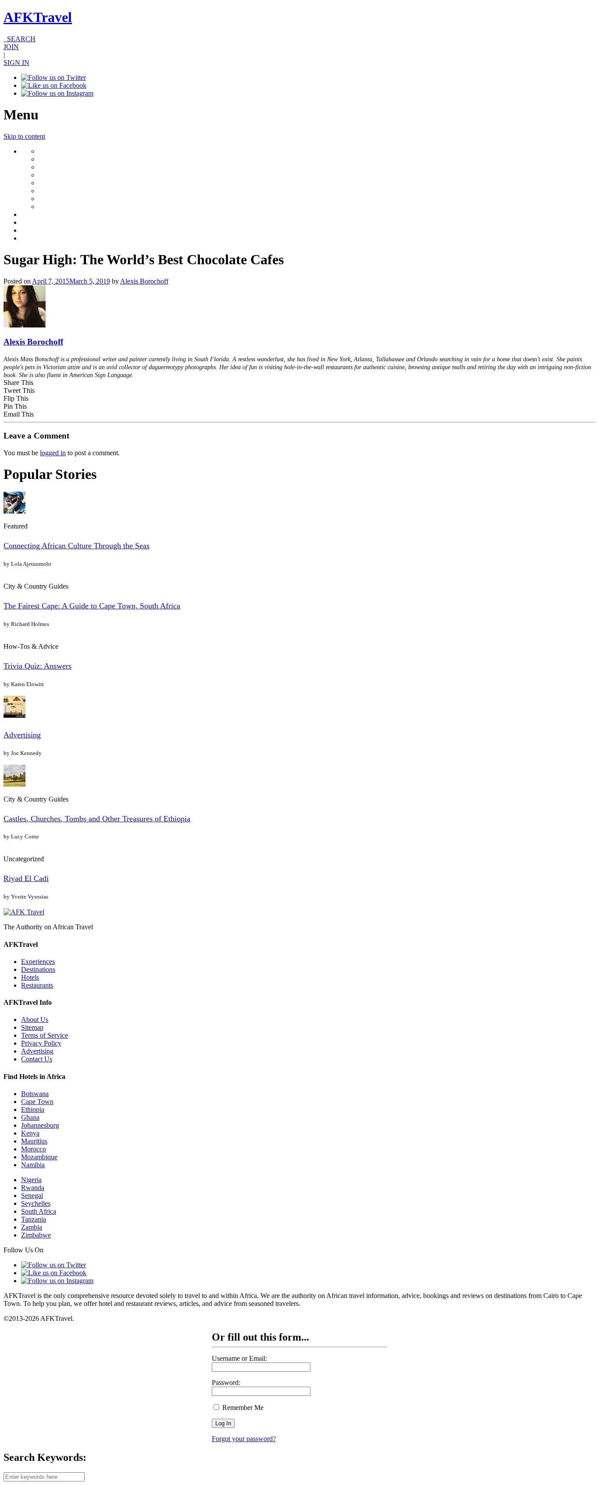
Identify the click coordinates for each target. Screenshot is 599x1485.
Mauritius (34, 1141)
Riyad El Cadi (26, 878)
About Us (34, 1019)
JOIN (11, 46)
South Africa (38, 1211)
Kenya (30, 1133)
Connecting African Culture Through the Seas (77, 545)
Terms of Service (44, 1035)
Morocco (33, 1149)
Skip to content (24, 136)
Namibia (33, 1165)
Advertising (22, 734)
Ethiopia (32, 1109)
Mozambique (39, 1157)
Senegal (32, 1195)
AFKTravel (38, 17)
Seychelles (35, 1203)
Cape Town (37, 1101)
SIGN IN (16, 62)
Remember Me (242, 1407)
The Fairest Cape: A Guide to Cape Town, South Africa (92, 605)
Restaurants (37, 985)
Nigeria (31, 1179)
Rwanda (32, 1187)
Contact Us (36, 1059)
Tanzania (33, 1219)
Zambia (31, 1227)
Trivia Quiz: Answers (37, 666)
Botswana (35, 1093)
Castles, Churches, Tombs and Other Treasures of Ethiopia (97, 818)
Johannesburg (40, 1125)
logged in (53, 453)
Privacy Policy (41, 1043)
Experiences (38, 961)
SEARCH (20, 39)
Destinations (38, 969)
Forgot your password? (244, 1438)
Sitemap (32, 1027)
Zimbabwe (36, 1235)
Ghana (30, 1117)
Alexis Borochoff (144, 281)
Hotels (30, 977)
